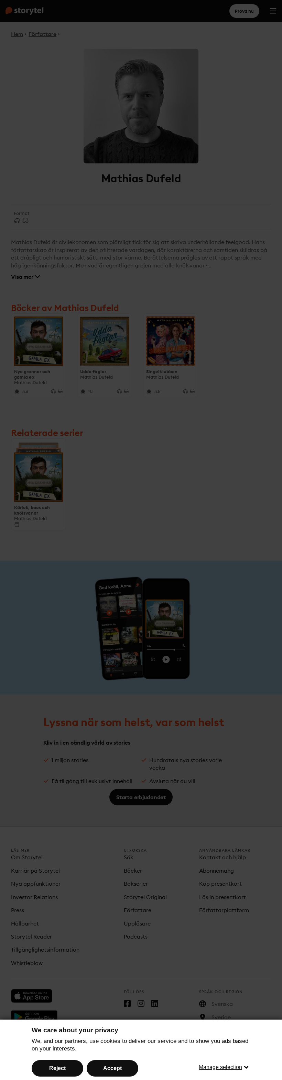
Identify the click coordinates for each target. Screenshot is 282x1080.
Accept (112, 1068)
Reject (57, 1068)
